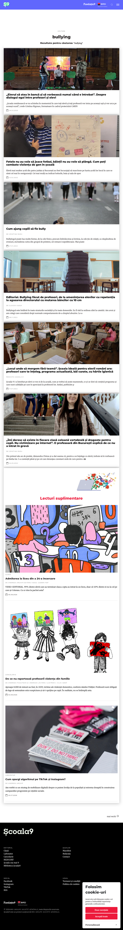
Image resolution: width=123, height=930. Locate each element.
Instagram (9, 884)
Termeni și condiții (71, 881)
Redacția (67, 853)
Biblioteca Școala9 (12, 865)
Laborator (8, 853)
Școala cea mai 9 (11, 862)
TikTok (7, 887)
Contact (66, 856)
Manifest (67, 850)
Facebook (8, 881)
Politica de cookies (71, 884)
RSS (5, 890)
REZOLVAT (9, 859)
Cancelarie (8, 856)
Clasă (6, 850)
